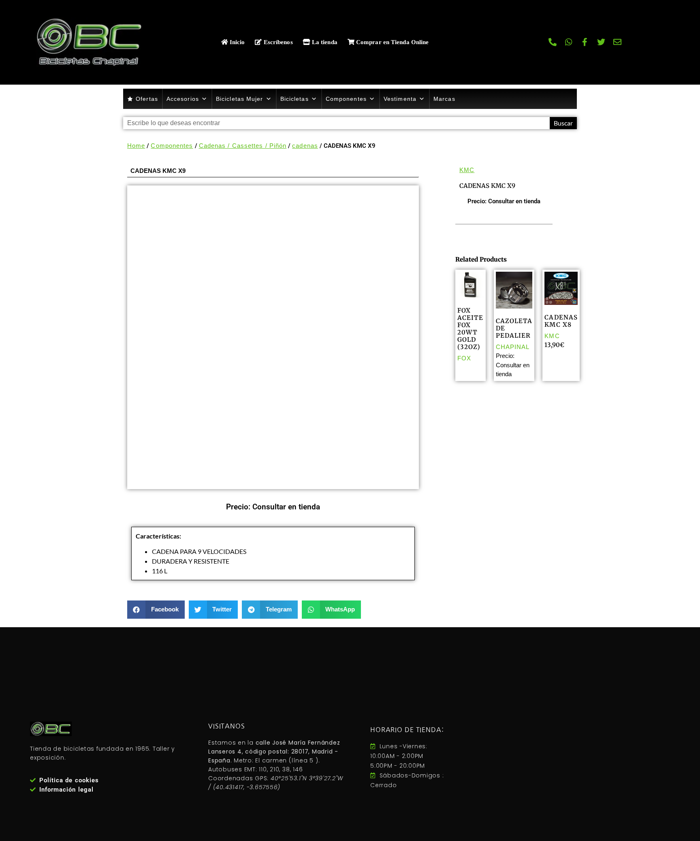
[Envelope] (617, 42)
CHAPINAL (513, 346)
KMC (466, 169)
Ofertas (147, 99)
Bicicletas (294, 99)
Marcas (444, 99)
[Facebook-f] (585, 42)
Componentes (346, 99)
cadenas (305, 145)
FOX (464, 358)
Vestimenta (400, 99)
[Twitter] (601, 42)
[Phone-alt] (552, 42)
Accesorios (182, 99)
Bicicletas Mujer (239, 99)
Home (136, 145)
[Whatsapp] (569, 42)
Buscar (563, 123)
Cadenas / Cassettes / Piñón (243, 145)
